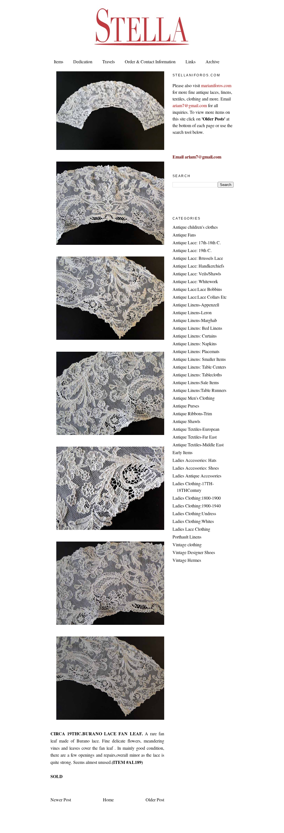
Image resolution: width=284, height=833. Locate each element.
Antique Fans (184, 235)
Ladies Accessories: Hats (194, 460)
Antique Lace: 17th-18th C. (197, 242)
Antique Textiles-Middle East (198, 444)
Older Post (155, 799)
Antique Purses (186, 406)
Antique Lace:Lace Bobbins (197, 289)
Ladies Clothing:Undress (194, 513)
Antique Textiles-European (196, 429)
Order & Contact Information (150, 61)
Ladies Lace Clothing (191, 529)
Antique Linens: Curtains (195, 336)
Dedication (82, 61)
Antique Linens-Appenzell (196, 305)
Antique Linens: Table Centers (199, 367)
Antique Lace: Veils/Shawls (197, 273)
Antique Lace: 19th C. (192, 250)
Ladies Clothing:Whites (193, 521)
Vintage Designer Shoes (194, 552)
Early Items (182, 452)
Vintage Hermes (187, 560)
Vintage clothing (187, 544)
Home (108, 799)
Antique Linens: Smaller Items (199, 359)
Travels (108, 61)
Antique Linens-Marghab (195, 320)
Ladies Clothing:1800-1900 (197, 498)
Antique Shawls (186, 421)
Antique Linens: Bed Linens (197, 328)
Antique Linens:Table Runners (199, 390)
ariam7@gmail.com (190, 105)
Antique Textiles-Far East (195, 437)
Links (191, 61)
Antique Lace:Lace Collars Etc (200, 297)
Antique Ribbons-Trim (192, 413)
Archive (212, 61)
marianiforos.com (216, 85)
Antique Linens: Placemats (196, 351)
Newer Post (60, 799)
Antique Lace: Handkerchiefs (198, 266)
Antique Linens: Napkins (195, 343)
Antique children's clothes (195, 227)
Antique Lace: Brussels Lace (198, 258)
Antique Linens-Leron (192, 312)
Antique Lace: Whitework (195, 281)
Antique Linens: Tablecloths (197, 375)
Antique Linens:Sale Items (196, 382)
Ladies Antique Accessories (197, 476)
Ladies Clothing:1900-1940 (197, 506)
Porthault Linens (187, 537)
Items (58, 61)
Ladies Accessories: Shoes (196, 468)
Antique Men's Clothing (194, 398)
